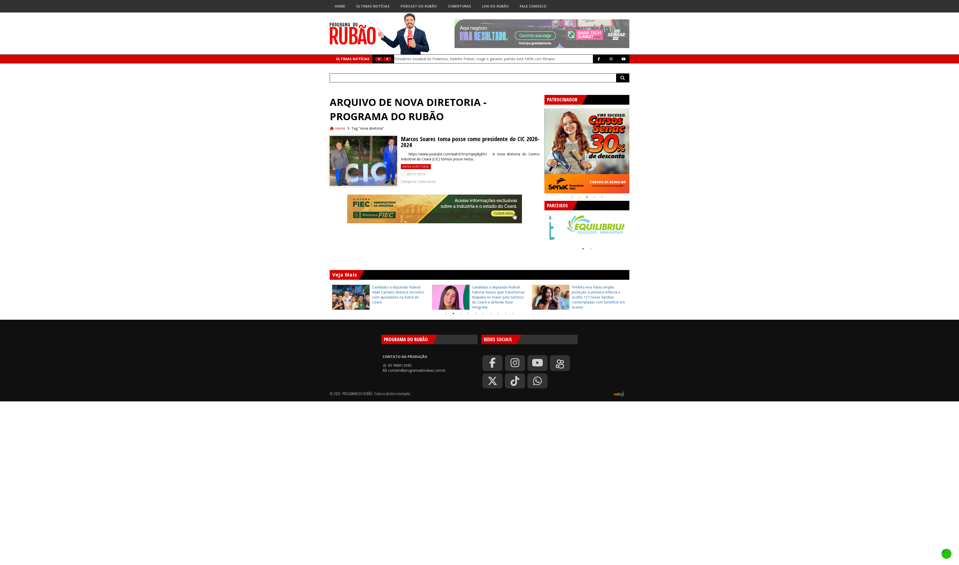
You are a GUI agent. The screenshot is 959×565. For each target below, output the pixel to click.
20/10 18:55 (415, 174)
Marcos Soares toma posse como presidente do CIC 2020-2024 (470, 142)
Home (340, 6)
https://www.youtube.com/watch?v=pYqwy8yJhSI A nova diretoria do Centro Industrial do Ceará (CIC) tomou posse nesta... (470, 156)
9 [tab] (505, 313)
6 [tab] (483, 313)
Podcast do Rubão (419, 6)
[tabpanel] (586, 150)
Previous (540, 148)
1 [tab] (571, 197)
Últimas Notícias (373, 6)
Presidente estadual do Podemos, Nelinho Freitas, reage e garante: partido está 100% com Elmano (474, 58)
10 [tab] (513, 313)
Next (633, 148)
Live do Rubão (495, 6)
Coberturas (459, 6)
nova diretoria (416, 166)
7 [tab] (490, 313)
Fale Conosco (533, 6)
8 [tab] (498, 313)
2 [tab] (579, 197)
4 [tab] (594, 197)
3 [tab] (586, 197)
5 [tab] (601, 197)
